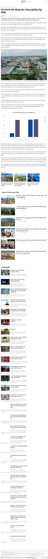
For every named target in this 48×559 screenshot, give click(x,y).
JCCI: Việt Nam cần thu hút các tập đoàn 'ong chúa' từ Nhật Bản (7, 184)
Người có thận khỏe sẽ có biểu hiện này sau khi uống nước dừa (18, 406)
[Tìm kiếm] (46, 1)
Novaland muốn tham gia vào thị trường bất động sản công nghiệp (19, 184)
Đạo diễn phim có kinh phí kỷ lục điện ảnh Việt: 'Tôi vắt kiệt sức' (18, 477)
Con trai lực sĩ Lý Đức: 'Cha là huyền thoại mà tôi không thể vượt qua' (18, 497)
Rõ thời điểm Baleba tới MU (17, 536)
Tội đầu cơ (13, 329)
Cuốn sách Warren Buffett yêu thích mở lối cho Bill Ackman (33, 184)
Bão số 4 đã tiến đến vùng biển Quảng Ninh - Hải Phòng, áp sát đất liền (18, 290)
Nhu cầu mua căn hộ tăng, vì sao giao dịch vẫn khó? (31, 240)
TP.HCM (32, 87)
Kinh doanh (4, 7)
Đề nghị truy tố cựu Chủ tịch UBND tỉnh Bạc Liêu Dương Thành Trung (18, 517)
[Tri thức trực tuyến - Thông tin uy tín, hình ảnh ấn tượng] (26, 1)
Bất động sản (13, 7)
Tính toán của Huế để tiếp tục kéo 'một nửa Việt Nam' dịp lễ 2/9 (18, 417)
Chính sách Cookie (30, 557)
